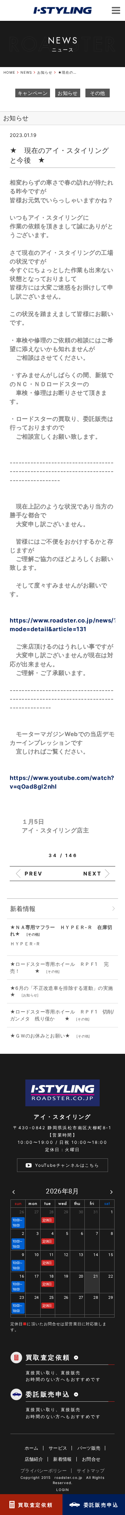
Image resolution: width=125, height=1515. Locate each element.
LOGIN (62, 1490)
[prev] (13, 1191)
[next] (111, 1191)
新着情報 (62, 1459)
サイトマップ (91, 1470)
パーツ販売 (89, 1448)
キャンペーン (33, 93)
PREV (34, 873)
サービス (58, 1448)
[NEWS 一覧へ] (113, 908)
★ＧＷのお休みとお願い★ (42, 1035)
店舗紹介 (34, 1459)
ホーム (32, 1448)
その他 (97, 93)
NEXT (92, 873)
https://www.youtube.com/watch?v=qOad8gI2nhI (62, 778)
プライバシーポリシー (43, 1470)
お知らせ (67, 93)
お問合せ (91, 1459)
